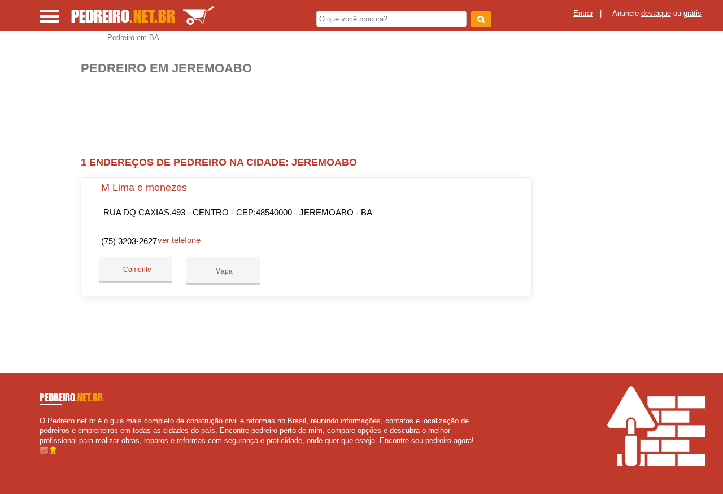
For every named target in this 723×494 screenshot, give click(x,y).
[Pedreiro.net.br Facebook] (42, 460)
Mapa (223, 271)
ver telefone (179, 240)
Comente (136, 270)
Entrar (583, 13)
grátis (692, 13)
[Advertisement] (309, 111)
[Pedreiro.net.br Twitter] (47, 460)
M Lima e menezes (144, 187)
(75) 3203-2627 (129, 241)
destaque (656, 13)
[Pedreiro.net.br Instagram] (52, 460)
